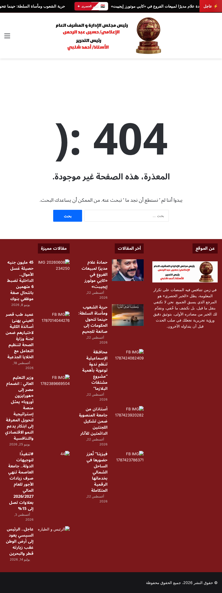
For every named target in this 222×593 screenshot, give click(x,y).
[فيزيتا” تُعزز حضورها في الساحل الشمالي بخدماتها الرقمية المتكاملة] (128, 462)
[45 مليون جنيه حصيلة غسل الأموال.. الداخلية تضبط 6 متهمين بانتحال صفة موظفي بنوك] (54, 270)
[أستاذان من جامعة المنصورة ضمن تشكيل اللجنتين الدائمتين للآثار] (128, 417)
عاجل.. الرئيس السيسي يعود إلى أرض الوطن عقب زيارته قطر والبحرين (20, 541)
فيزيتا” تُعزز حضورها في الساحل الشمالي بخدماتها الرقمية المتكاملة (97, 472)
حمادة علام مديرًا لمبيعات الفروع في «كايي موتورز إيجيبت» (158, 6)
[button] (213, 87)
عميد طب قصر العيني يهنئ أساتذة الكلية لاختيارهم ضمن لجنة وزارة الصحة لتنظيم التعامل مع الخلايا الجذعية (19, 335)
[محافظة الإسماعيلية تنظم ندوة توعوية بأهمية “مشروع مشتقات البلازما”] (128, 360)
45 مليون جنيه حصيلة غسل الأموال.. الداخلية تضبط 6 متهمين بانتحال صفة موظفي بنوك (20, 280)
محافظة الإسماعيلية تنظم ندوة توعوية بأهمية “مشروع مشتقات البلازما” (95, 370)
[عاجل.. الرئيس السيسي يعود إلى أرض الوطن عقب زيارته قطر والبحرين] (54, 537)
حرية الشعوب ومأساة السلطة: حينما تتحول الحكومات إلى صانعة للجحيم (93, 319)
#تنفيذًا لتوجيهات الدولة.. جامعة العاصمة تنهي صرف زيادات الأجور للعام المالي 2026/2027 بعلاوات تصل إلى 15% (21, 481)
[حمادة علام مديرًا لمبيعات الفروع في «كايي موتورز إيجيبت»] (128, 270)
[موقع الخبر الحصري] (111, 35)
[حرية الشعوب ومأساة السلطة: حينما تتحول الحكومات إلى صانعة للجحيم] (128, 315)
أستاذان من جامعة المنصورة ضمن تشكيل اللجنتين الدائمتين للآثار (93, 421)
